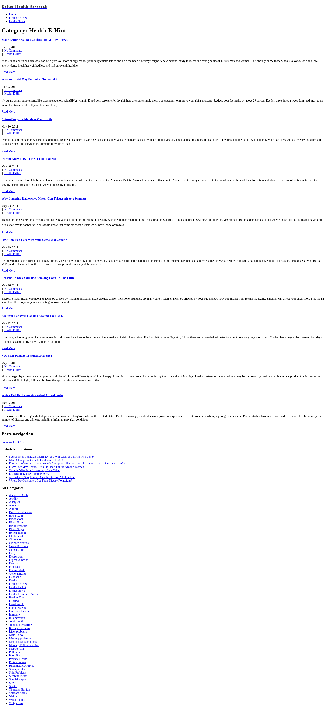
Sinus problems (18, 669)
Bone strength (17, 532)
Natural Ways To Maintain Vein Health (27, 119)
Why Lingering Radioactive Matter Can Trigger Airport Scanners (44, 198)
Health (13, 580)
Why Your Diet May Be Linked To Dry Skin (30, 79)
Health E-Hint (12, 54)
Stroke (13, 686)
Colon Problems (18, 546)
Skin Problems (17, 672)
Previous (7, 442)
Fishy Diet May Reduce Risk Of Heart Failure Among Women (46, 466)
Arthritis (14, 508)
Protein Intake (17, 662)
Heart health (16, 604)
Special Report (18, 679)
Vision (13, 696)
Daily (12, 553)
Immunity (15, 614)
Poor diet (14, 655)
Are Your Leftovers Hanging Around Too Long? (33, 315)
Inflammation (17, 618)
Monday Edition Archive (24, 645)
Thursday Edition (19, 689)
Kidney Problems (19, 628)
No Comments (13, 50)
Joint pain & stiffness (21, 624)
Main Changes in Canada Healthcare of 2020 (36, 460)
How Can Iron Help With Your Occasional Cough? (34, 239)
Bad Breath (16, 515)
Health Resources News (23, 594)
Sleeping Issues (18, 675)
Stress (12, 682)
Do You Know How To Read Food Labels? (29, 158)
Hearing (14, 600)
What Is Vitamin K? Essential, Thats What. (34, 470)
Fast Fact (14, 566)
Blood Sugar (16, 529)
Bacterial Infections (20, 512)
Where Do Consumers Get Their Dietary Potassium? (40, 480)
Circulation (15, 539)
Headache (15, 577)
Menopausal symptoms (23, 641)
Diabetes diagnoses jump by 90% (29, 473)
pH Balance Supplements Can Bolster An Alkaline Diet (42, 477)
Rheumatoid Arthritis (21, 665)
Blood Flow (16, 522)
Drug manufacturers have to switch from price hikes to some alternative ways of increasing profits (67, 463)
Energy (13, 563)
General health (17, 573)
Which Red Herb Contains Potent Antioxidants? (32, 395)
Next (22, 442)
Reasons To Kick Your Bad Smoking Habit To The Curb (38, 278)
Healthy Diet (16, 597)
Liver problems (18, 631)
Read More (8, 72)
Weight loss (16, 703)
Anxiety (14, 505)
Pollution (14, 652)
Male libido (16, 635)
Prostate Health (18, 658)
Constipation (16, 549)
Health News (17, 21)
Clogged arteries (19, 542)
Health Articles (18, 17)
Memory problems (20, 638)
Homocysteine (17, 607)
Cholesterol (16, 536)
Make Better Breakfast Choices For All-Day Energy (35, 39)
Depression (16, 556)
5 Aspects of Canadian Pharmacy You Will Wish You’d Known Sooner (51, 456)
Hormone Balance (20, 611)
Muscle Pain (16, 648)
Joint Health (16, 621)
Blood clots (16, 519)
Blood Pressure (18, 525)
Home (12, 14)
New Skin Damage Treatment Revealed (27, 355)
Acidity (13, 498)
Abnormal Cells (18, 495)
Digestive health (18, 560)
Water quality (17, 699)
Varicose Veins (18, 693)
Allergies (14, 502)
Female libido (17, 570)
